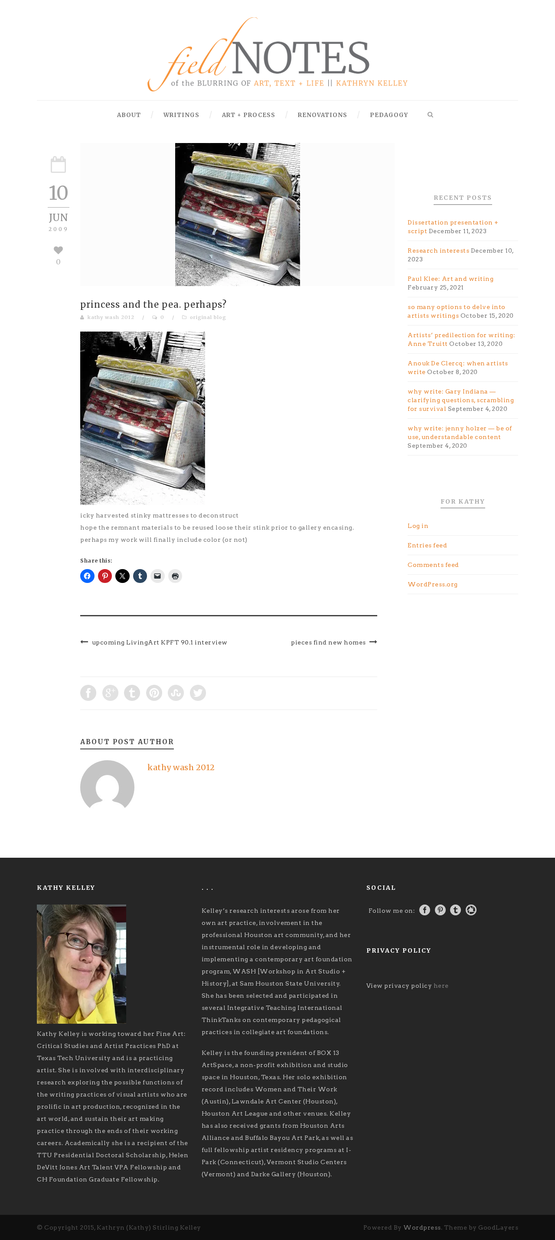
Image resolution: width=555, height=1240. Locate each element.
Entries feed (427, 545)
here (441, 985)
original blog (208, 317)
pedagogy (389, 115)
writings (181, 115)
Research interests (438, 250)
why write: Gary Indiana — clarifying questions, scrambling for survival (461, 400)
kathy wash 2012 (111, 317)
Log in (418, 525)
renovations (322, 115)
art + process (248, 115)
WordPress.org (433, 584)
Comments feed (433, 564)
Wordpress (422, 1227)
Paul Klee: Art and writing (450, 278)
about (129, 115)
